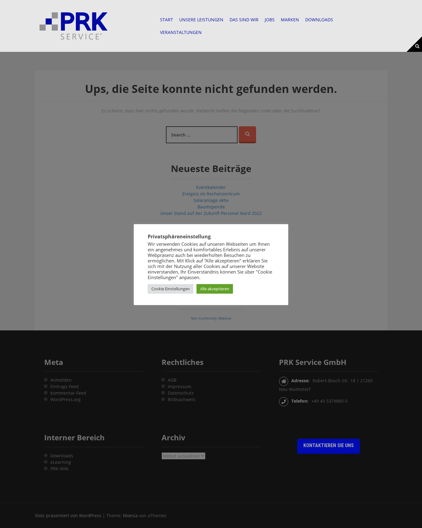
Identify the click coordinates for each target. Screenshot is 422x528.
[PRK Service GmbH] (74, 25)
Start (166, 20)
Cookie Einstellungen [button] (170, 288)
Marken (290, 20)
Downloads (319, 20)
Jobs (270, 20)
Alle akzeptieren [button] (214, 288)
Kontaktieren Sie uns (328, 445)
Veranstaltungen (181, 32)
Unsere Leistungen (201, 20)
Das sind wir (244, 20)
